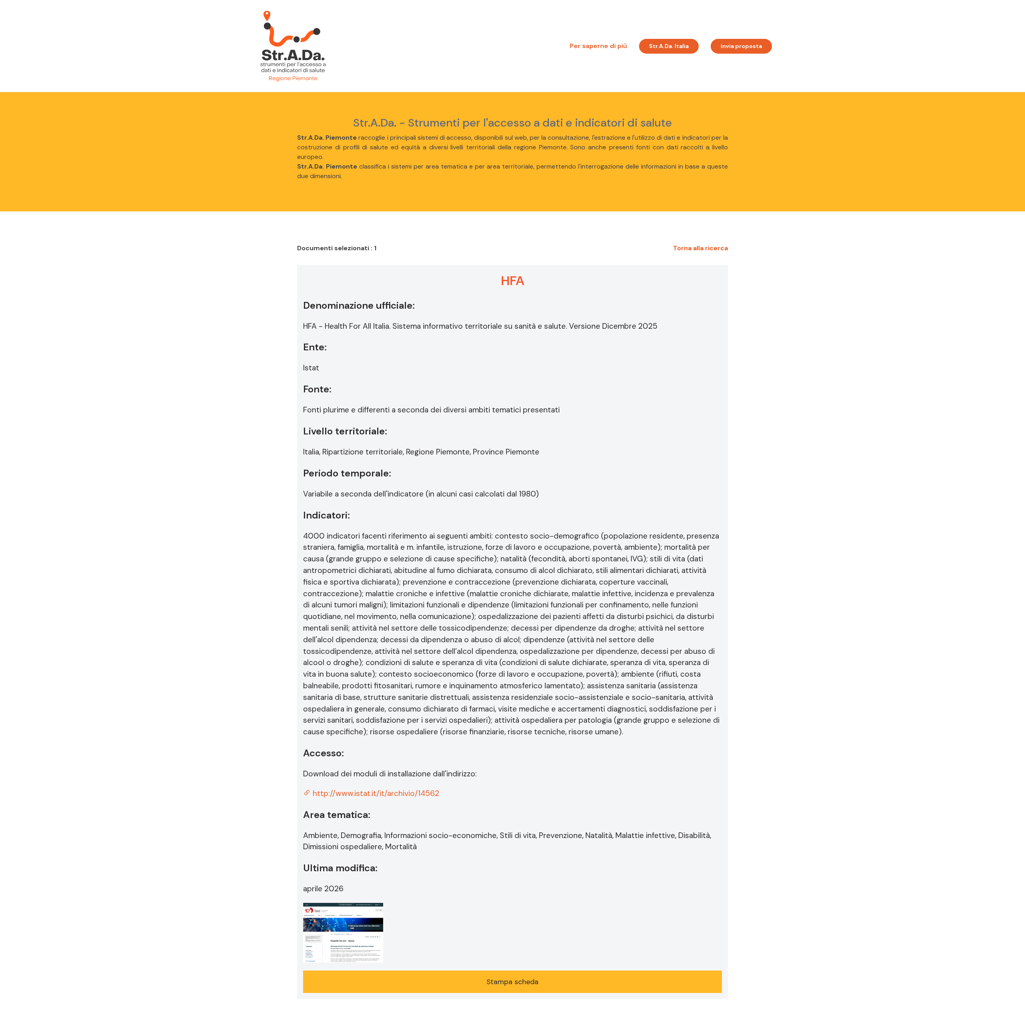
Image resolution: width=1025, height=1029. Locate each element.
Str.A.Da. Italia (669, 46)
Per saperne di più (598, 46)
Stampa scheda (512, 981)
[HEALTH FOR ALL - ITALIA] (343, 931)
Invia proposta (741, 46)
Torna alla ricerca (700, 248)
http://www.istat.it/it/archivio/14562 (375, 793)
